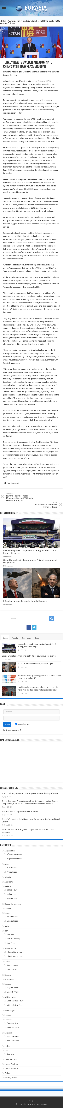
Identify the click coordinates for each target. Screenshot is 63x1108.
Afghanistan (10, 851)
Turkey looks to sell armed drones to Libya (45, 505)
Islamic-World (10, 948)
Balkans (8, 886)
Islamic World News (15, 952)
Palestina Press (13, 1027)
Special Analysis (11, 1064)
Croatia (8, 908)
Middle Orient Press (15, 1005)
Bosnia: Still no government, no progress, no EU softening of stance (30, 793)
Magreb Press (12, 992)
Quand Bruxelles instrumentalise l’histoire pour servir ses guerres (29, 656)
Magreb (8, 984)
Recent (5, 638)
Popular (15, 638)
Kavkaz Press (12, 969)
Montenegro (10, 1010)
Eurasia (12, 21)
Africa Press (12, 872)
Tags (37, 638)
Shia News (11, 1054)
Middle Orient (10, 997)
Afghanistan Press (14, 859)
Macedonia (9, 979)
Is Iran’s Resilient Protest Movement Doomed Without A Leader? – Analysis (20, 497)
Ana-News (9, 882)
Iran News (11, 934)
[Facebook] (29, 627)
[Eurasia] (31, 7)
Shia (6, 1051)
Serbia (7, 1046)
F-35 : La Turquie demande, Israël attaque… (25, 601)
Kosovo (8, 975)
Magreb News (13, 987)
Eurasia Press (12, 921)
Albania (8, 877)
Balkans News (12, 899)
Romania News (13, 1036)
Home (4, 21)
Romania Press (13, 1041)
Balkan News (12, 890)
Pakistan (8, 1015)
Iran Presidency (13, 939)
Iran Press (11, 943)
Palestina (8, 1019)
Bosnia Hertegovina (13, 904)
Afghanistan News (14, 854)
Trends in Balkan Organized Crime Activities (20, 811)
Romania (8, 1033)
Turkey (7, 1073)
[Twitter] (34, 627)
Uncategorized (11, 1078)
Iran (6, 931)
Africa (7, 864)
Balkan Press (12, 894)
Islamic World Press (15, 956)
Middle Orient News (15, 1001)
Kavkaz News (12, 965)
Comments (26, 638)
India (7, 926)
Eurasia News (12, 916)
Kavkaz (7, 962)
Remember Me (23, 724)
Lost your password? (12, 730)
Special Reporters (12, 1068)
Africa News (12, 867)
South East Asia (11, 1059)
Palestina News (13, 1023)
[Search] (51, 618)
